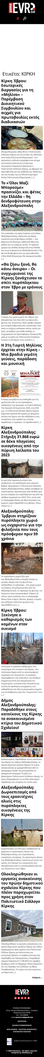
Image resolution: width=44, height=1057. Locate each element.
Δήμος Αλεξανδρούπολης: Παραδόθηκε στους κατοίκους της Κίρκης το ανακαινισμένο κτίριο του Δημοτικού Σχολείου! (21, 714)
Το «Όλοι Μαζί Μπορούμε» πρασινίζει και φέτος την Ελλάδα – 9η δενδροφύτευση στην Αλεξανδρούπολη (21, 194)
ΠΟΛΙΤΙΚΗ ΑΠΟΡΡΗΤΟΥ (27, 1029)
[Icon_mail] (15, 998)
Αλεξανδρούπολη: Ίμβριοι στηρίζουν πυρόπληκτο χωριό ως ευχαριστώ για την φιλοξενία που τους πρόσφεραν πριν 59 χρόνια (21, 525)
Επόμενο (37, 977)
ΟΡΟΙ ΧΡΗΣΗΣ (12, 1029)
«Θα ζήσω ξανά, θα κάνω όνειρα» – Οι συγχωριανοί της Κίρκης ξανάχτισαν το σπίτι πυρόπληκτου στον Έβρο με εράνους (21, 275)
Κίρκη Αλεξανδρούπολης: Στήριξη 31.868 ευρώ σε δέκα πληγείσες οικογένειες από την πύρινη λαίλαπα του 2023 (20, 441)
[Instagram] (25, 998)
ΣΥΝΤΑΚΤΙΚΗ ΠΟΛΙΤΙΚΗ (22, 1032)
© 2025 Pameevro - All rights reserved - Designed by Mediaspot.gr (22, 1052)
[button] (24, 18)
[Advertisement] (22, 47)
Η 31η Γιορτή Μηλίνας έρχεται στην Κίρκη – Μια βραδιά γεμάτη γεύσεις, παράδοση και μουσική (21, 354)
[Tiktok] (22, 998)
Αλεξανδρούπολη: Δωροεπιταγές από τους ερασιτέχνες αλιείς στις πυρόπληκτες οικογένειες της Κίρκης (18, 801)
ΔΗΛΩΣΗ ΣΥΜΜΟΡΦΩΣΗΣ (22, 1025)
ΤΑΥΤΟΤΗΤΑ (22, 1021)
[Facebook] (19, 998)
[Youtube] (28, 998)
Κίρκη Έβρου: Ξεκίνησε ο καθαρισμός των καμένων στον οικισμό (16, 619)
